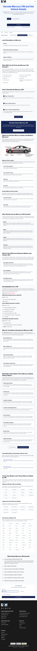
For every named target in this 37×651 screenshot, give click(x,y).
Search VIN (18, 24)
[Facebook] (2, 608)
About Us (3, 632)
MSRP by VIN (3, 618)
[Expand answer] (3, 566)
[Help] (28, 22)
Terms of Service (21, 647)
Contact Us (3, 635)
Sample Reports (22, 622)
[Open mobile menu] (35, 1)
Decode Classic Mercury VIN (22, 35)
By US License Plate (16, 18)
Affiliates (2, 637)
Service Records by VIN (23, 614)
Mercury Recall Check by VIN (7, 459)
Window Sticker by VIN (5, 613)
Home (2, 32)
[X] (4, 608)
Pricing (20, 624)
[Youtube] (9, 608)
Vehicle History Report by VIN (24, 613)
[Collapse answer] (3, 559)
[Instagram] (7, 608)
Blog (20, 626)
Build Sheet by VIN (4, 614)
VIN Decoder (6, 32)
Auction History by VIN (23, 616)
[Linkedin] (5, 608)
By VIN (9, 18)
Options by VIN (3, 616)
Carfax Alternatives (22, 627)
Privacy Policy (15, 647)
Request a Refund (4, 634)
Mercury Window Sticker (7, 466)
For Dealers (3, 639)
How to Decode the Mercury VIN (11, 35)
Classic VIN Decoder (4, 624)
